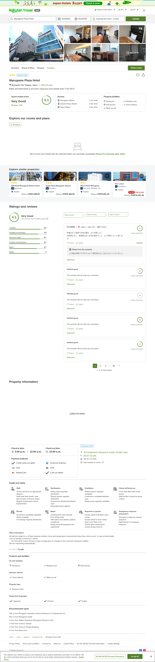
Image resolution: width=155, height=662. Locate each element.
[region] (77, 656)
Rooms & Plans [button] (28, 68)
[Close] (151, 656)
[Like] (137, 75)
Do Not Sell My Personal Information (110, 656)
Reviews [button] (40, 68)
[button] (20, 10)
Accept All (135, 656)
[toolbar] (73, 18)
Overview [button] (15, 68)
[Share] (143, 74)
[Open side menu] (144, 10)
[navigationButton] (89, 366)
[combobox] (32, 18)
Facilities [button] (51, 68)
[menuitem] (105, 9)
